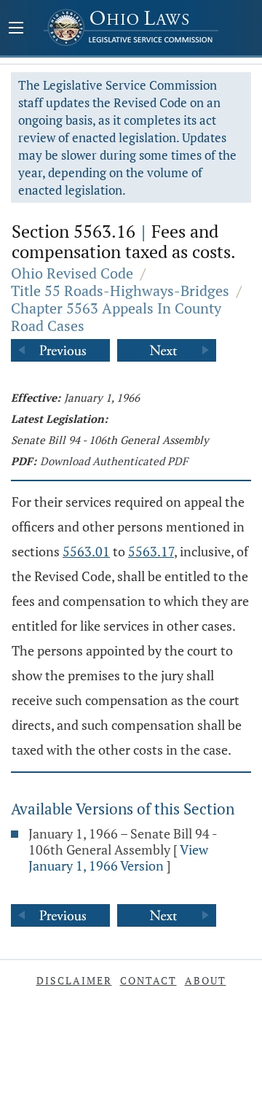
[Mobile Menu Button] (16, 29)
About (205, 980)
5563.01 (86, 551)
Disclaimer (74, 980)
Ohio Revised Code (72, 273)
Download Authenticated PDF (114, 461)
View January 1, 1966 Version (118, 857)
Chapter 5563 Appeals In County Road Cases (116, 316)
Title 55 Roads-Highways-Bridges (120, 290)
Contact (148, 980)
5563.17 (151, 551)
